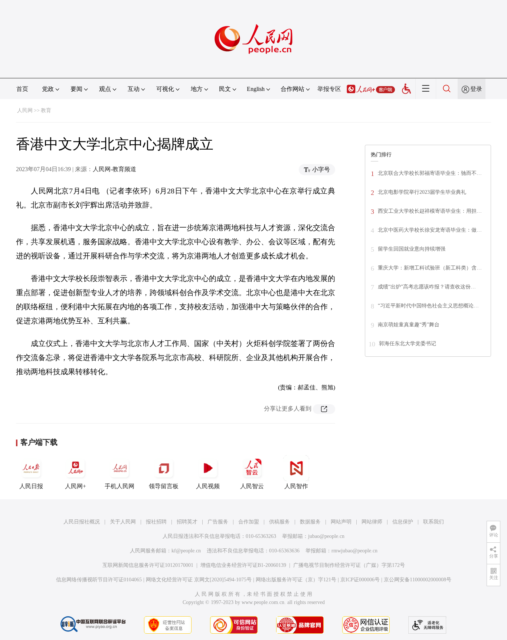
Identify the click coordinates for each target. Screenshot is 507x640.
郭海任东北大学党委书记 (407, 343)
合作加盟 (248, 522)
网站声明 (341, 522)
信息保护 (402, 522)
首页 (22, 89)
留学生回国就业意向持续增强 (411, 249)
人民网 (25, 110)
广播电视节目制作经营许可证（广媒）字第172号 (349, 565)
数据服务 (310, 522)
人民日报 (31, 486)
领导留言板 (164, 486)
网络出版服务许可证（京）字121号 (296, 579)
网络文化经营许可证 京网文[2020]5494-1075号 (199, 579)
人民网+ (75, 486)
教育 (46, 110)
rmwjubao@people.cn (354, 551)
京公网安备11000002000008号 (417, 579)
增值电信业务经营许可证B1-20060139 (243, 565)
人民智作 (296, 486)
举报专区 (329, 89)
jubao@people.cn (326, 536)
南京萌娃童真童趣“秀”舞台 (408, 324)
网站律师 (372, 522)
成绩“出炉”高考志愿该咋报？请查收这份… (427, 287)
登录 (476, 89)
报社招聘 (156, 522)
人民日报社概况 (81, 522)
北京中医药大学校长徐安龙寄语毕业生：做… (430, 230)
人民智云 (252, 486)
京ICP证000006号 (360, 579)
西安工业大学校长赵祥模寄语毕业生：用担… (430, 211)
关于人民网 (123, 522)
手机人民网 (119, 486)
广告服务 (217, 522)
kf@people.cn (186, 551)
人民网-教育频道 (114, 169)
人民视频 (208, 486)
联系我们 (433, 522)
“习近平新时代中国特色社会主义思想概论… (428, 305)
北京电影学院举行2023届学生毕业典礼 (422, 192)
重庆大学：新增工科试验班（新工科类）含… (430, 268)
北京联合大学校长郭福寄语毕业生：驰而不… (430, 173)
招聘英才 (187, 522)
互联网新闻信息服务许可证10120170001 (147, 565)
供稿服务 (279, 522)
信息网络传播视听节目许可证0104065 (99, 579)
